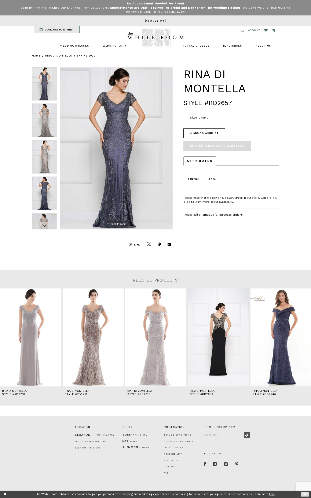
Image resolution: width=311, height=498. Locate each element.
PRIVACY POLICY (173, 447)
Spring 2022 (86, 55)
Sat (125, 441)
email (206, 214)
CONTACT (170, 466)
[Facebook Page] (205, 464)
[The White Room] (155, 37)
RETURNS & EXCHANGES (178, 441)
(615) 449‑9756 (105, 435)
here (272, 494)
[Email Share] (169, 244)
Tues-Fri (130, 434)
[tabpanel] (44, 85)
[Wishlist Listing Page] (266, 30)
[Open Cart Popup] (273, 30)
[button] (242, 30)
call (195, 214)
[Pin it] (159, 244)
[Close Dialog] (5, 494)
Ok (305, 494)
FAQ (166, 473)
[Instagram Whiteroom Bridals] (226, 464)
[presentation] (30, 337)
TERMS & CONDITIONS (177, 435)
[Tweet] (149, 244)
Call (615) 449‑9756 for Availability (217, 146)
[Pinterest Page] (237, 464)
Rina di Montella (58, 55)
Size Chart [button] (199, 117)
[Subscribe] (247, 435)
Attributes (200, 161)
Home (36, 55)
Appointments (121, 7)
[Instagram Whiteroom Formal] (215, 464)
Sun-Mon (130, 447)
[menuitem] (74, 46)
